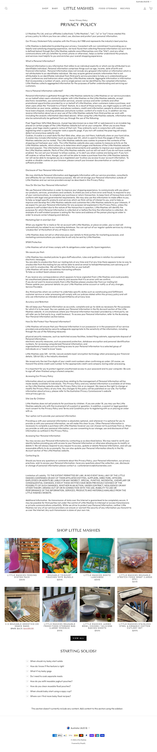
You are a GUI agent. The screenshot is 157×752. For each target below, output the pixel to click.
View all (78, 638)
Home (72, 20)
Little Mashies (78, 8)
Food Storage (108, 8)
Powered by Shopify (78, 743)
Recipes (125, 8)
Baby (55, 8)
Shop (45, 8)
